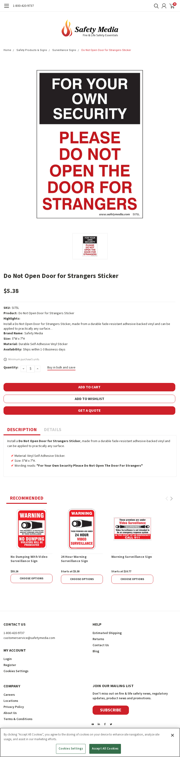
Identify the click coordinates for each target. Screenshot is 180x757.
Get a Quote (89, 410)
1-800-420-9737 (23, 6)
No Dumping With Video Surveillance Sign (29, 559)
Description (22, 429)
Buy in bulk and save (61, 367)
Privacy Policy (14, 707)
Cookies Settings (71, 748)
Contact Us (101, 645)
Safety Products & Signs (31, 50)
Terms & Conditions (18, 719)
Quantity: (11, 367)
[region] (90, 742)
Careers (9, 694)
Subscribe (110, 710)
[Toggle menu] (6, 8)
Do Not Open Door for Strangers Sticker (106, 50)
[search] (155, 6)
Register (10, 665)
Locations (11, 701)
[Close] (172, 735)
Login (8, 659)
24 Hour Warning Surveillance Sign (74, 559)
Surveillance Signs (64, 50)
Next (171, 498)
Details (52, 429)
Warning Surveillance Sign (131, 557)
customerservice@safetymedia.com (29, 638)
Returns (98, 639)
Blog (96, 651)
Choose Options (31, 578)
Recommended (26, 498)
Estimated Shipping (107, 633)
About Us (10, 713)
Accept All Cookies (105, 748)
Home (7, 50)
